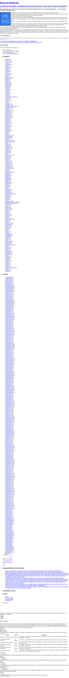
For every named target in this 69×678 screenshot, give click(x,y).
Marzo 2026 (8, 283)
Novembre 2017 (8, 404)
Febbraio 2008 (8, 546)
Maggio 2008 (8, 542)
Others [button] (1, 672)
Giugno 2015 (8, 439)
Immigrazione (8, 155)
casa (6, 94)
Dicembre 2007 (8, 548)
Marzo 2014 (8, 457)
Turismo (7, 258)
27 (7, 562)
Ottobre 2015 (8, 434)
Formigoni (7, 136)
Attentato (7, 73)
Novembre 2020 (8, 360)
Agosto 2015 (8, 437)
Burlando (7, 85)
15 (10, 559)
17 (3, 560)
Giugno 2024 (8, 308)
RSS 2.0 (54, 37)
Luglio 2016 (8, 423)
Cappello (7, 89)
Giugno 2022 (8, 337)
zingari (6, 271)
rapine (6, 221)
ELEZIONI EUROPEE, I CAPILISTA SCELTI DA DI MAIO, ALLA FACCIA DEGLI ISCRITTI (33, 6)
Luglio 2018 (8, 394)
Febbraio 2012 (8, 488)
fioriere (6, 133)
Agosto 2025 (8, 291)
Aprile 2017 (8, 412)
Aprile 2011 (7, 500)
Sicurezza (7, 242)
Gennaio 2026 (8, 285)
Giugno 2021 (8, 352)
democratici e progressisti (10, 106)
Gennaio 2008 (8, 547)
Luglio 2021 (8, 351)
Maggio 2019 (8, 382)
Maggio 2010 (8, 513)
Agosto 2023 (8, 320)
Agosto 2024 (8, 306)
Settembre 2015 (8, 435)
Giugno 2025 (8, 294)
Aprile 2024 (8, 311)
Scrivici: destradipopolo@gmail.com (10, 53)
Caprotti (7, 90)
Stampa (7, 248)
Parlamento (7, 201)
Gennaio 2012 (8, 489)
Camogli (7, 87)
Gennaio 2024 (8, 314)
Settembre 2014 (8, 450)
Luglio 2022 (8, 336)
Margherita (7, 175)
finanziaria (7, 130)
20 (7, 560)
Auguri (6, 75)
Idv (6, 153)
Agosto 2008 (8, 538)
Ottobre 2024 (8, 303)
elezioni (31, 37)
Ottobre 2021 (8, 347)
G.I (7, 602)
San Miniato (8, 236)
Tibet (6, 255)
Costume (7, 104)
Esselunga (7, 119)
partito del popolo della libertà (11, 202)
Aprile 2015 (8, 442)
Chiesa (6, 98)
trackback (2, 38)
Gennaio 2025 (8, 300)
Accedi (6, 596)
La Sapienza (8, 163)
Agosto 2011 (8, 495)
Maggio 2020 (8, 368)
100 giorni (7, 59)
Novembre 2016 (8, 418)
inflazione (7, 157)
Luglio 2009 (8, 525)
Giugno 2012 (8, 483)
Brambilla (7, 83)
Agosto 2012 (8, 480)
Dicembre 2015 (8, 432)
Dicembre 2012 (8, 475)
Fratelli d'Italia (8, 140)
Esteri (6, 121)
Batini (6, 76)
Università (7, 260)
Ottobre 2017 (8, 405)
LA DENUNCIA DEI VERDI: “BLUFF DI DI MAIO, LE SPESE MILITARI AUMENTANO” (21, 42)
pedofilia (7, 207)
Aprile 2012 (8, 485)
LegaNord (7, 165)
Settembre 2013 (8, 465)
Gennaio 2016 (8, 431)
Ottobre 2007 (8, 551)
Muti (6, 187)
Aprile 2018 (8, 398)
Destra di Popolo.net (9, 2)
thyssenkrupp (8, 254)
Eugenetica (7, 122)
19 (6, 560)
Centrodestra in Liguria (10, 96)
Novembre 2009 (8, 520)
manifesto (7, 174)
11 (4, 559)
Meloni (6, 180)
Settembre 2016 (8, 421)
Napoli (6, 189)
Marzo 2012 (8, 486)
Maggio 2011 (8, 498)
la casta (6, 161)
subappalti (7, 250)
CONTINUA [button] (8, 614)
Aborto (6, 60)
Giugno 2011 (8, 497)
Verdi (6, 265)
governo (7, 148)
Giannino (7, 146)
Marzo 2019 (8, 385)
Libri (6, 170)
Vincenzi (7, 266)
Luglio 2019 (8, 380)
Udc (6, 259)
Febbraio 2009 (8, 531)
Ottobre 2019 (8, 376)
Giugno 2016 (8, 425)
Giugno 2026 (8, 279)
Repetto (7, 227)
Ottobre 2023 (8, 318)
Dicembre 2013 (8, 461)
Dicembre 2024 (8, 301)
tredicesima (7, 256)
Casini (6, 95)
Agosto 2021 (8, 349)
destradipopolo (8, 110)
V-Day (6, 261)
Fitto (6, 134)
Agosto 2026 (8, 277)
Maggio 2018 (8, 397)
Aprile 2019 (8, 383)
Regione (7, 225)
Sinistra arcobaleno (9, 244)
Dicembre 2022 (8, 330)
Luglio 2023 (8, 322)
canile (6, 88)
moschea (7, 185)
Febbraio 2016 (8, 429)
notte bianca (8, 192)
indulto (6, 156)
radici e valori (8, 219)
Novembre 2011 (8, 491)
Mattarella (7, 179)
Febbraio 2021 (8, 357)
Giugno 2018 (8, 395)
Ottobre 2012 (8, 478)
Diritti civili (7, 112)
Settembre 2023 (8, 319)
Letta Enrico (8, 167)
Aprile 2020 (8, 369)
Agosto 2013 (8, 466)
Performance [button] (2, 657)
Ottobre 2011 (8, 492)
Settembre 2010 (8, 508)
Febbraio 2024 (8, 313)
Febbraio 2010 (8, 517)
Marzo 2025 (8, 297)
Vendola (7, 264)
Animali (7, 70)
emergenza (7, 117)
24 (3, 562)
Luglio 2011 (8, 496)
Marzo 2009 (8, 530)
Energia (7, 118)
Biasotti (7, 79)
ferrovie (7, 129)
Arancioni (7, 71)
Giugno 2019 (8, 381)
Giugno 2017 (8, 410)
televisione (7, 252)
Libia (6, 169)
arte (6, 72)
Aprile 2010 (8, 514)
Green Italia (7, 151)
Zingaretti (7, 270)
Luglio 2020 (8, 365)
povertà (7, 213)
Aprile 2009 (8, 529)
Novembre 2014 (8, 448)
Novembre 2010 (8, 506)
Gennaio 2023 (8, 329)
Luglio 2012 (8, 482)
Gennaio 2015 (8, 445)
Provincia (7, 218)
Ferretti (6, 128)
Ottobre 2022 (8, 332)
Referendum (8, 224)
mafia (6, 173)
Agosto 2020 (8, 364)
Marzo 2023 (8, 326)
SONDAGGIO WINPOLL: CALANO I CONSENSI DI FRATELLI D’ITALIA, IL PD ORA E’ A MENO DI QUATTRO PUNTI (33, 570)
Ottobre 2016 (8, 420)
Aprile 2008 (8, 543)
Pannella (7, 198)
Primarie (7, 215)
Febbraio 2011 (8, 502)
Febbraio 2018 (8, 400)
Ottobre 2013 (8, 463)
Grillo (6, 152)
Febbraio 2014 (8, 458)
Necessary (4, 630)
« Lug (4, 565)
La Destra (7, 162)
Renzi (6, 226)
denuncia (7, 107)
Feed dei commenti (9, 599)
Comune (7, 100)
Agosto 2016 (8, 422)
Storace (7, 249)
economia (7, 115)
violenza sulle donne (9, 267)
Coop (6, 101)
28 (8, 562)
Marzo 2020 (8, 370)
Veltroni (7, 262)
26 (6, 562)
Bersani (7, 78)
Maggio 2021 (8, 353)
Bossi (6, 82)
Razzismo (7, 222)
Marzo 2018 (8, 399)
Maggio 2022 (8, 338)
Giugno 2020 (8, 366)
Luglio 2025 (8, 292)
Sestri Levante (8, 241)
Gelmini (7, 144)
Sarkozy (7, 238)
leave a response (65, 37)
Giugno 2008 (8, 541)
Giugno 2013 (8, 468)
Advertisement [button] (3, 667)
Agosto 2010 (8, 509)
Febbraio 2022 (8, 342)
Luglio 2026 (8, 278)
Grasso (6, 150)
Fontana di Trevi (8, 135)
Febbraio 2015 (8, 444)
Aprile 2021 (8, 354)
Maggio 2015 (8, 440)
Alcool (6, 62)
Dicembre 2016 (8, 417)
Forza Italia (7, 138)
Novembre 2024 (8, 302)
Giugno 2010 (8, 512)
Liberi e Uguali (8, 168)
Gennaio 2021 (8, 358)
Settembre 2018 (8, 392)
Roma (6, 231)
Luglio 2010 (8, 511)
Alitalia (6, 66)
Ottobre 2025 (8, 289)
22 (10, 560)
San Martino (8, 235)
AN (6, 68)
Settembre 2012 (8, 479)
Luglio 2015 (8, 438)
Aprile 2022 (8, 340)
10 (3, 559)
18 (4, 560)
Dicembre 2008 (8, 534)
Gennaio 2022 (8, 343)
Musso (6, 186)
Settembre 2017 (8, 406)
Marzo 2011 (8, 501)
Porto (6, 212)
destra (6, 108)
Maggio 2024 (8, 309)
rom (6, 230)
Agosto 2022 (8, 335)
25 (4, 562)
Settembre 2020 (8, 363)
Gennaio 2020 (8, 372)
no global (7, 191)
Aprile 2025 (8, 296)
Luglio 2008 (8, 540)
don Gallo (7, 113)
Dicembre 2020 (8, 359)
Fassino (7, 124)
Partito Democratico (9, 203)
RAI (6, 220)
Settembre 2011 (8, 494)
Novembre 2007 (8, 549)
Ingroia (6, 158)
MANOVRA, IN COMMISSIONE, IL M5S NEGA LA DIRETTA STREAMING (18, 41)
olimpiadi (7, 196)
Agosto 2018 (8, 393)
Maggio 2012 (8, 484)
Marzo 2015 (8, 443)
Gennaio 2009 (8, 532)
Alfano (6, 65)
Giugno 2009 (8, 526)
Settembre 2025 (8, 290)
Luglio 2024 (8, 307)
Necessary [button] (2, 628)
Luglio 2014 (8, 452)
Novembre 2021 (8, 346)
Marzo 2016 (8, 428)
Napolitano (7, 190)
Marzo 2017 (8, 414)
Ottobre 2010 (8, 507)
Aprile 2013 (8, 471)
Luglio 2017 (8, 409)
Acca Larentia (8, 61)
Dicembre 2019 (8, 374)
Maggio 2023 (8, 324)
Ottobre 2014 (8, 449)
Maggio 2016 (8, 426)
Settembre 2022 (8, 334)
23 (11, 560)
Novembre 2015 (8, 433)
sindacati (7, 243)
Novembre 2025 (8, 288)
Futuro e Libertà (8, 141)
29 (10, 562)
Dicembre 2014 (8, 446)
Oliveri (6, 197)
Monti (6, 184)
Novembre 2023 (8, 317)
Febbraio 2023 (8, 328)
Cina (6, 99)
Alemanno (7, 64)
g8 (5, 142)
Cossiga (7, 102)
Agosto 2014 (8, 451)
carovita (7, 93)
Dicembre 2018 (8, 388)
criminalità (7, 105)
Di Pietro (7, 111)
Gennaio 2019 (8, 387)
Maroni (6, 176)
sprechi (6, 247)
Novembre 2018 (8, 389)
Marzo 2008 (8, 545)
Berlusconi (7, 77)
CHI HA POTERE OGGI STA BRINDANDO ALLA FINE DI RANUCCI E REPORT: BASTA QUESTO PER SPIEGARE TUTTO (34, 572)
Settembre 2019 (8, 377)
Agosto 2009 (8, 524)
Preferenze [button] (2, 614)
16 (11, 559)
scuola (6, 239)
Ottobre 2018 (8, 391)
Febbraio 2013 (8, 473)
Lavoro (6, 164)
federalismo (7, 125)
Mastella (7, 178)
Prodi (6, 216)
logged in (8, 47)
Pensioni (7, 208)
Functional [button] (2, 652)
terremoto (7, 253)
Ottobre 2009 (8, 522)
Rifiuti (6, 229)
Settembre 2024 (8, 305)
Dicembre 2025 (8, 286)
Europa (6, 123)
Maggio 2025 (8, 295)
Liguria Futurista (8, 172)
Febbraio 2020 (8, 371)
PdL (6, 205)
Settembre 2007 (8, 552)
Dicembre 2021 (8, 345)
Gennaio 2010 (8, 518)
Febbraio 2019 (8, 386)
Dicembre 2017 (8, 403)
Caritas (6, 92)
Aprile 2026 (8, 281)
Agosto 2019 (8, 378)
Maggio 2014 (8, 455)
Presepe (7, 214)
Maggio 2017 (8, 411)
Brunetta (7, 84)
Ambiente (7, 67)
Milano (6, 181)
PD (6, 204)
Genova (7, 145)
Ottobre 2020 (8, 362)
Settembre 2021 (8, 348)
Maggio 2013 (8, 469)
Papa (6, 199)
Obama (6, 195)
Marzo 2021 (8, 355)
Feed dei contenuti (9, 597)
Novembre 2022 (8, 331)
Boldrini (7, 81)
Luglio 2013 (8, 467)
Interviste (7, 159)
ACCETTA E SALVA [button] (5, 676)
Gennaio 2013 (8, 474)
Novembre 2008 (8, 535)
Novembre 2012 (8, 477)
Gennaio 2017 (8, 416)
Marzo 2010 (8, 515)
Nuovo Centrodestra (9, 193)
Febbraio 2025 (8, 298)
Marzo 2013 (8, 472)
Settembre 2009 (8, 523)
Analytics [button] (2, 662)
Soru (6, 245)
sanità (6, 237)
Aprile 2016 (8, 427)
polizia (6, 210)
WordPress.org (8, 600)
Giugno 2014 (8, 454)
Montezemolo (8, 182)
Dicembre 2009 (8, 519)
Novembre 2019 (8, 375)
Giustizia (7, 147)
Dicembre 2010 (8, 505)
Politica (7, 209)
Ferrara (6, 127)
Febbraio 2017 (8, 415)
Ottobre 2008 (8, 536)
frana (6, 139)
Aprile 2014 (8, 456)
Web (6, 269)
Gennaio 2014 (8, 460)
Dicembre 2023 (8, 315)
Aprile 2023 (8, 325)
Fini (6, 132)
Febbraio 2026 (8, 284)
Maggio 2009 (8, 528)
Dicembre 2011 (8, 490)
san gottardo (8, 233)
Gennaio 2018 (8, 402)
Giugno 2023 (8, 323)
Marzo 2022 (8, 341)
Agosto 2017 (8, 408)
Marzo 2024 (8, 312)
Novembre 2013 (8, 462)
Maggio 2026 (8, 280)
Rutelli (6, 232)
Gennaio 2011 (8, 503)
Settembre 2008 (8, 537)
